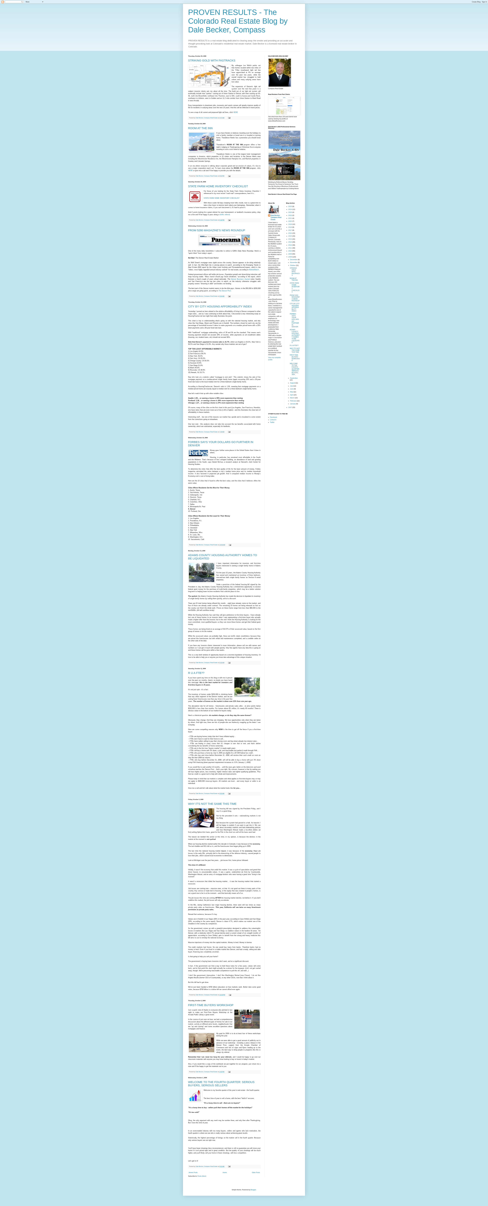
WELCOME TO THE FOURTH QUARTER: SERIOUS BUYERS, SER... (295, 369)
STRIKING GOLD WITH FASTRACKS (211, 60)
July (291, 386)
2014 (290, 239)
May (291, 392)
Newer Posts (193, 1172)
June (292, 389)
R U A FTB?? (196, 673)
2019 (290, 224)
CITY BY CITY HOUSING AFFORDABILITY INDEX (220, 306)
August (292, 383)
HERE (235, 112)
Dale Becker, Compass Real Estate (276, 218)
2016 (290, 233)
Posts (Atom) (201, 1176)
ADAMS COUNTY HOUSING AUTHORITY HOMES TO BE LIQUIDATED (295, 336)
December (294, 259)
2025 (290, 206)
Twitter (272, 422)
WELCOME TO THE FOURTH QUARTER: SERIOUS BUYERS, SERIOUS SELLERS (221, 1083)
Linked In (273, 420)
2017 (290, 230)
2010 (290, 251)
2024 (290, 209)
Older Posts (256, 1172)
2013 (290, 242)
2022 (290, 215)
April (292, 395)
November (294, 262)
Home (225, 1172)
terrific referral (225, 215)
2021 (290, 218)
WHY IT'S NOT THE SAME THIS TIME (212, 803)
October (293, 265)
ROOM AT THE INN (200, 128)
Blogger (253, 1190)
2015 (290, 236)
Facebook (273, 417)
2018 (290, 227)
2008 (290, 257)
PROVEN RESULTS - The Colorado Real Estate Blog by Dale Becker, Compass (238, 21)
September (294, 378)
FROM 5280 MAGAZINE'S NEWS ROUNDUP (216, 230)
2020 (290, 221)
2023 (290, 212)
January (293, 404)
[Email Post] (229, 118)
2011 (290, 248)
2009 (290, 254)
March (292, 398)
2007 (290, 407)
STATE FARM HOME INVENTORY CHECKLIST (218, 186)
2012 (290, 245)
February (293, 401)
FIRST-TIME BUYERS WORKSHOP (210, 1005)
